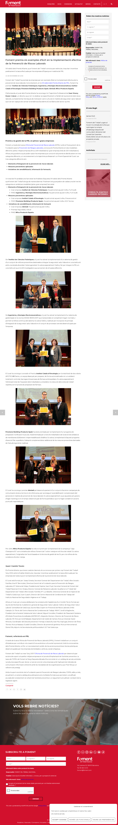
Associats (28, 822)
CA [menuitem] (104, 4)
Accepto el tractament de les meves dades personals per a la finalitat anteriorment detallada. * (34, 784)
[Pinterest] (14, 689)
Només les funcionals (79, 820)
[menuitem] (105, 4)
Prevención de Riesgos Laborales (31, 148)
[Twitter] (10, 689)
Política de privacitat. (27, 779)
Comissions (35, 822)
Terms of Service (97, 97)
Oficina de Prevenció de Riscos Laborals (40, 145)
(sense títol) (90, 116)
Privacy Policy (42, 806)
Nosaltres (20, 822)
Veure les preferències (103, 820)
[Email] (24, 689)
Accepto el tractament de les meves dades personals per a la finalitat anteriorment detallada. (97, 68)
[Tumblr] (17, 689)
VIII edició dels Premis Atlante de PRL (55, 83)
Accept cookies (59, 820)
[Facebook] (7, 689)
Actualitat (43, 822)
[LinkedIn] (21, 689)
